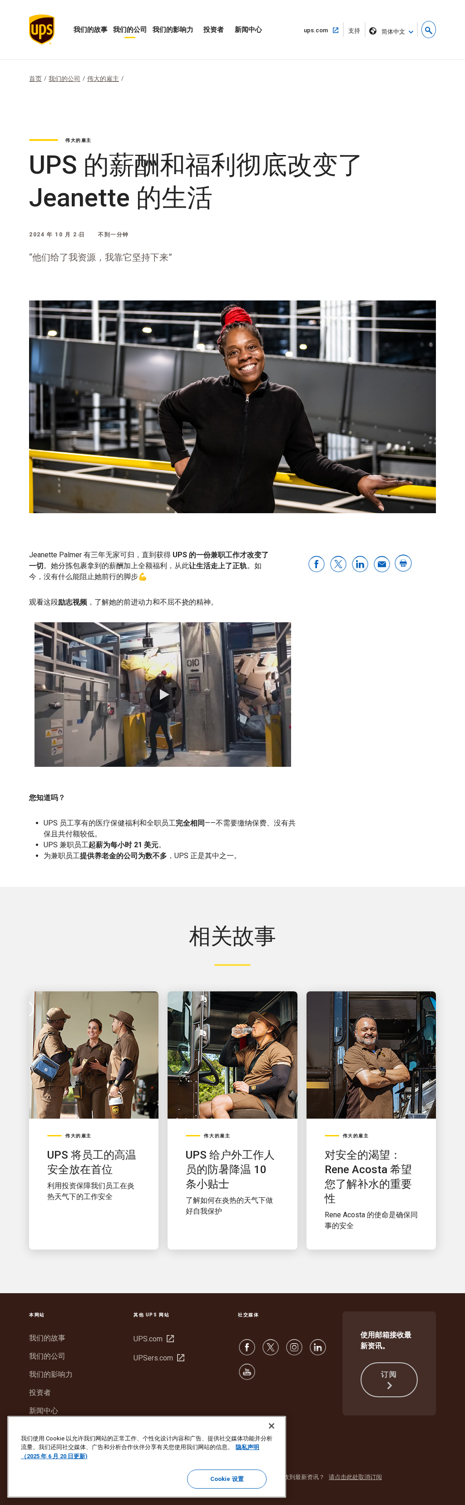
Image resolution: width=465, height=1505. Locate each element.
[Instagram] (294, 1351)
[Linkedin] (318, 1351)
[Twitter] (271, 1351)
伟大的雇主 (103, 78)
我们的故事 (91, 29)
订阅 (389, 1374)
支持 (357, 32)
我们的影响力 (173, 29)
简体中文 (393, 31)
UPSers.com (158, 1358)
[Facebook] (247, 1351)
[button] (428, 29)
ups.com (319, 30)
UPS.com (153, 1339)
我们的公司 (130, 29)
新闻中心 (248, 29)
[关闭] (272, 1426)
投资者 (213, 29)
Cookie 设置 (227, 1478)
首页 (35, 78)
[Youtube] (247, 1376)
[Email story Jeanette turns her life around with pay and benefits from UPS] (382, 564)
